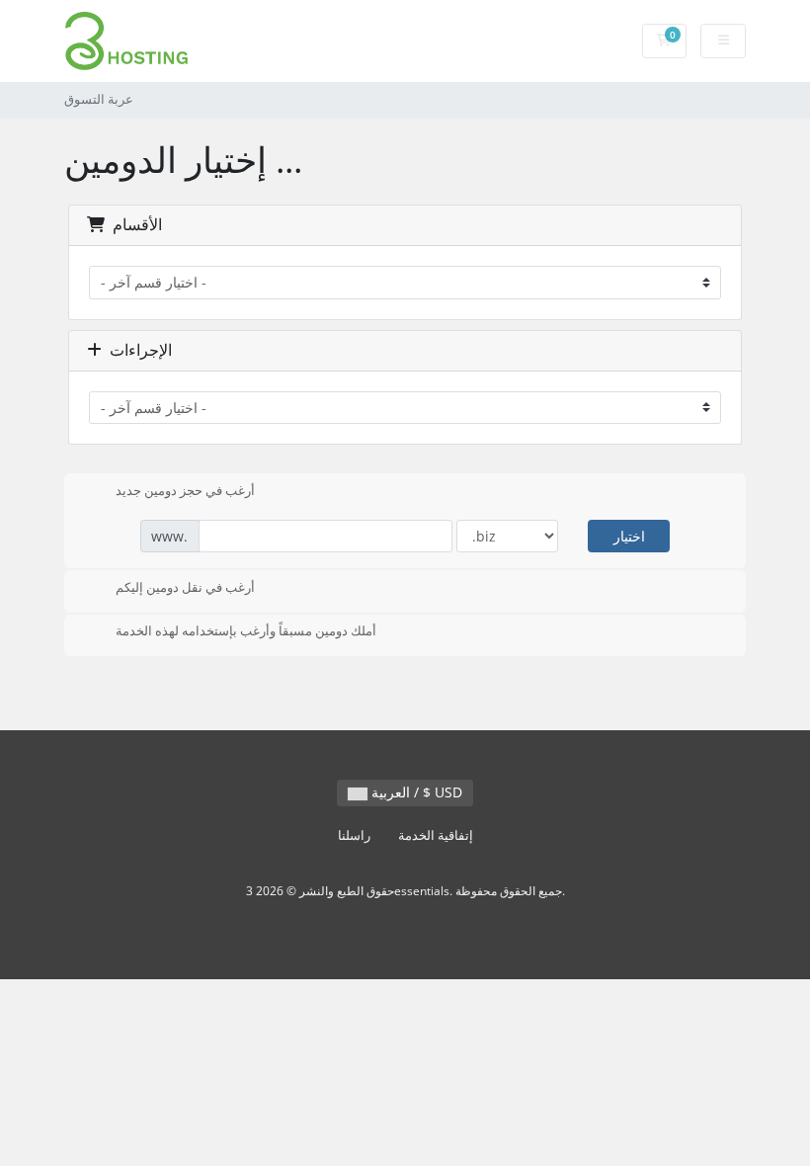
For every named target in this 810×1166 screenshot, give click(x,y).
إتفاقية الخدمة (435, 835)
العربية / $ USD (414, 792)
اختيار (629, 536)
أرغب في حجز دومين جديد (185, 490)
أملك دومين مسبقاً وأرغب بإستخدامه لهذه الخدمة (246, 631)
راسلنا (354, 835)
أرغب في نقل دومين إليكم (185, 587)
